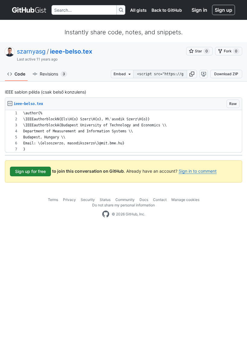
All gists (138, 10)
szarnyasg (31, 51)
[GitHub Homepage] (105, 214)
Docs (143, 199)
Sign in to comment (198, 171)
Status (105, 199)
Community (125, 199)
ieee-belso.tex (71, 51)
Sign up (223, 10)
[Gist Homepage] (29, 10)
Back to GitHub (167, 10)
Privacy (69, 199)
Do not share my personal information (123, 205)
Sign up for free (30, 171)
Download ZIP (226, 74)
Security (88, 199)
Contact (160, 199)
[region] (123, 131)
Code (19, 73)
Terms (53, 199)
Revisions (52, 73)
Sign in (199, 10)
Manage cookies (185, 199)
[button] (192, 74)
